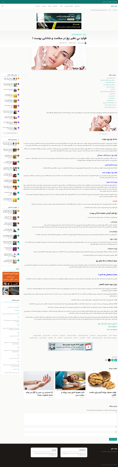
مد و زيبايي (44, 6)
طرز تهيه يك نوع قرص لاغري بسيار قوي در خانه (8, 123)
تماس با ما (37, 6)
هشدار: (112, 89)
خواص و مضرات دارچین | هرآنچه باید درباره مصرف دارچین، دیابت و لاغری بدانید (8, 117)
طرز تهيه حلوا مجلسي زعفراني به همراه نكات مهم (8, 180)
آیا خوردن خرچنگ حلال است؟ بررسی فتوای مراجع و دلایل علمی (11, 343)
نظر (116, 412)
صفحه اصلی (77, 6)
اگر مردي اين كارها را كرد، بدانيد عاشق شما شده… (7, 128)
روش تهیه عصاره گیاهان (109, 107)
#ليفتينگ (88, 338)
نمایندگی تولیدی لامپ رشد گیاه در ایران (8, 248)
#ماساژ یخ (75, 338)
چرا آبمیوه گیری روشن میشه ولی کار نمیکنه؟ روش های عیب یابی (8, 254)
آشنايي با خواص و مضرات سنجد (8, 106)
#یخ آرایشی (50, 338)
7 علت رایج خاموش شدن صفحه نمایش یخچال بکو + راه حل (7, 211)
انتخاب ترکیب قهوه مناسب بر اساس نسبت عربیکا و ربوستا (8, 217)
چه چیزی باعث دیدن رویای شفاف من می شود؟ (10, 313)
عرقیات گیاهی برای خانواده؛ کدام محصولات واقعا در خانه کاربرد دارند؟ (7, 260)
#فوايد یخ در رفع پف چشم (97, 338)
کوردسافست (74, 453)
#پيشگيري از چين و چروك (102, 335)
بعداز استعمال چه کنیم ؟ (109, 105)
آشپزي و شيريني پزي (69, 6)
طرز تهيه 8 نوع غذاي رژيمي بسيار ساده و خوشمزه (8, 156)
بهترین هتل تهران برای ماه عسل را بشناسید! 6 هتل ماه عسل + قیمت (11, 365)
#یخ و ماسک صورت (42, 338)
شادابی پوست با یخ (103, 134)
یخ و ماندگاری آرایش (110, 82)
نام (116, 426)
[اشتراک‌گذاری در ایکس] (109, 360)
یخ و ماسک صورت (110, 87)
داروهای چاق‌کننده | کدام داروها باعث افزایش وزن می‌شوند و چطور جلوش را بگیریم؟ (8, 100)
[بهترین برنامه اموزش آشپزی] (10, 279)
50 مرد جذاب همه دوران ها (14, 336)
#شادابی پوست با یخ (46, 335)
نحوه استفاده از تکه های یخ (108, 103)
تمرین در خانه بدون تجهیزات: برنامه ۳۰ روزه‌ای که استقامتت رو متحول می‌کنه (11, 329)
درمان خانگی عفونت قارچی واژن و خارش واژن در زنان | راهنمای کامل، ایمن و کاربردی (8, 79)
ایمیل (115, 432)
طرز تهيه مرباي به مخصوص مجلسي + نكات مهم (7, 162)
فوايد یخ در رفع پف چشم (109, 85)
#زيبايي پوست (62, 335)
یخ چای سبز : (111, 96)
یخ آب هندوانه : (110, 100)
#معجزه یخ (60, 338)
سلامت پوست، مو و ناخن (76, 34)
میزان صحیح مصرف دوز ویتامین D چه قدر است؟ (9, 95)
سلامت (61, 6)
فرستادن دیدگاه (113, 439)
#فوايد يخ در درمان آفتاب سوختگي (110, 338)
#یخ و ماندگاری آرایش (33, 338)
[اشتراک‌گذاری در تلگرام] (115, 360)
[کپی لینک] (106, 360)
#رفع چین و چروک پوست (71, 335)
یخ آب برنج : (110, 98)
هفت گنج (114, 449)
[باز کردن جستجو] (2, 6)
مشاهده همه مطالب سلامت (11, 133)
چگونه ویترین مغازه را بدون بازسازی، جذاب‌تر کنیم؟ (8, 223)
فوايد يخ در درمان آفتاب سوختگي (107, 80)
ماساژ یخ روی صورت (110, 78)
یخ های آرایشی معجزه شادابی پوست (107, 91)
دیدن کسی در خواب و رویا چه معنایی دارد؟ (11, 372)
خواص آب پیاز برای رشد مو (14, 358)
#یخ (55, 338)
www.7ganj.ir (112, 327)
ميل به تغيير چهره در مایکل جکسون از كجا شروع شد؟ (11, 321)
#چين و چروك (92, 335)
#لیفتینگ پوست (82, 338)
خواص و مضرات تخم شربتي (8, 89)
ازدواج (49, 6)
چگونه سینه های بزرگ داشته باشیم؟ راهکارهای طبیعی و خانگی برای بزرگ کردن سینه (8, 84)
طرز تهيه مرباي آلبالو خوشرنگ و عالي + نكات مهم (8, 174)
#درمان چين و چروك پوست (83, 335)
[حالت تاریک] (2, 1)
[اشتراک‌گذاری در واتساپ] (112, 360)
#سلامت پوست (55, 335)
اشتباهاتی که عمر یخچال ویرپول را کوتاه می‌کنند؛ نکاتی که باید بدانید (7, 242)
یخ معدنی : (111, 94)
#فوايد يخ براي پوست (37, 335)
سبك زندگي (55, 6)
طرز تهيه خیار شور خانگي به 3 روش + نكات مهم (7, 150)
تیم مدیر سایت (81, 43)
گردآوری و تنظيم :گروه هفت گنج (107, 324)
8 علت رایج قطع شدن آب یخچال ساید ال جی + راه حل (7, 236)
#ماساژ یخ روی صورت (68, 338)
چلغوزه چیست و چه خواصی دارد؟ (13, 307)
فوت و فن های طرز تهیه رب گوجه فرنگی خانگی (7, 187)
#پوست (110, 335)
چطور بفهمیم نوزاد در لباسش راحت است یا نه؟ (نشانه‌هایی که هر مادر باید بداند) (7, 230)
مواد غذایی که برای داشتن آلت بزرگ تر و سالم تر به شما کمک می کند (8, 112)
